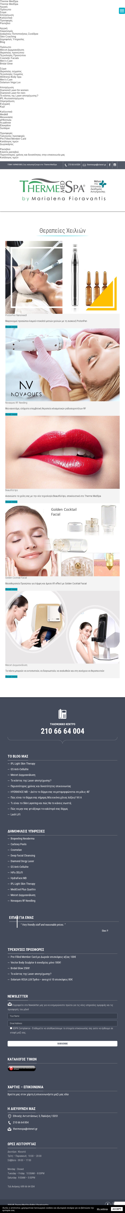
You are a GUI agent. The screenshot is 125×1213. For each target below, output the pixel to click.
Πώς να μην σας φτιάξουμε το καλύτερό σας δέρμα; (39, 808)
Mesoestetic (6, 117)
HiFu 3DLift (17, 872)
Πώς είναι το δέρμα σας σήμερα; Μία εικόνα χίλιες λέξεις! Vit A (46, 797)
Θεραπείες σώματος (11, 71)
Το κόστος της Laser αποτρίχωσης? (19, 95)
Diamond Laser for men (12, 93)
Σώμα (3, 68)
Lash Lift (15, 814)
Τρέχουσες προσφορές (12, 136)
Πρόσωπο (5, 47)
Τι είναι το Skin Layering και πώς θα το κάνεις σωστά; (41, 803)
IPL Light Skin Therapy (23, 763)
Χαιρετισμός (6, 31)
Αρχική (3, 6)
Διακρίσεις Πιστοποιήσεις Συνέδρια (19, 34)
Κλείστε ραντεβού (9, 152)
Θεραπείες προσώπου (12, 52)
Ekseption (5, 125)
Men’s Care (6, 61)
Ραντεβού (5, 23)
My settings (102, 1209)
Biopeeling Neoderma (22, 838)
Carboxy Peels (19, 844)
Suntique (5, 128)
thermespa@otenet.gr (96, 164)
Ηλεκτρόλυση (7, 101)
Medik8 (4, 114)
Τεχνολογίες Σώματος (11, 74)
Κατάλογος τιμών (9, 141)
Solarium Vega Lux (10, 82)
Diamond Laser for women (14, 90)
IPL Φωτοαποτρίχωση (12, 98)
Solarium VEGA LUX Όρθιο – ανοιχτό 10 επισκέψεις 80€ (42, 979)
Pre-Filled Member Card (13, 138)
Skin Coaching (8, 36)
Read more (11, 327)
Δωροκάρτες (7, 144)
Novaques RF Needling (23, 900)
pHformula (5, 120)
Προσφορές (6, 20)
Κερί (2, 106)
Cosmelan (16, 849)
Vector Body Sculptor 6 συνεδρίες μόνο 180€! (36, 962)
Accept (116, 1209)
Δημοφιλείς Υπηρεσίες (12, 39)
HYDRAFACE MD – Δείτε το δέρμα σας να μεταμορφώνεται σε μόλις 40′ (50, 791)
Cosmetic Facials (9, 58)
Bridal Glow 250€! (20, 968)
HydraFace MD (19, 878)
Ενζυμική (5, 104)
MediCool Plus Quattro (23, 889)
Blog (2, 42)
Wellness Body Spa (10, 77)
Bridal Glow (6, 63)
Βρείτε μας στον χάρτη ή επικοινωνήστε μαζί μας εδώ (38, 1094)
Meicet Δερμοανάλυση (12, 50)
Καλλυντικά (6, 17)
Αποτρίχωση (7, 15)
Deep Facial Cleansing (23, 855)
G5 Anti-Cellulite (20, 769)
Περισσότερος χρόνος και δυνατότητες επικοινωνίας (41, 786)
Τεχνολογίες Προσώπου (13, 55)
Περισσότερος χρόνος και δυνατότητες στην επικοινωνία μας (32, 154)
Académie (5, 122)
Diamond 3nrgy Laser (22, 861)
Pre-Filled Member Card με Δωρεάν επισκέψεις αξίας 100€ (43, 956)
